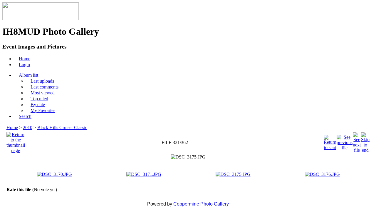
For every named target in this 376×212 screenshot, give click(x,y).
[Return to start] (330, 140)
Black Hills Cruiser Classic (62, 127)
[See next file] (357, 140)
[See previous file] (344, 140)
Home (12, 127)
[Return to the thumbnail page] (15, 140)
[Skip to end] (365, 140)
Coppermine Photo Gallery (201, 203)
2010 (27, 127)
